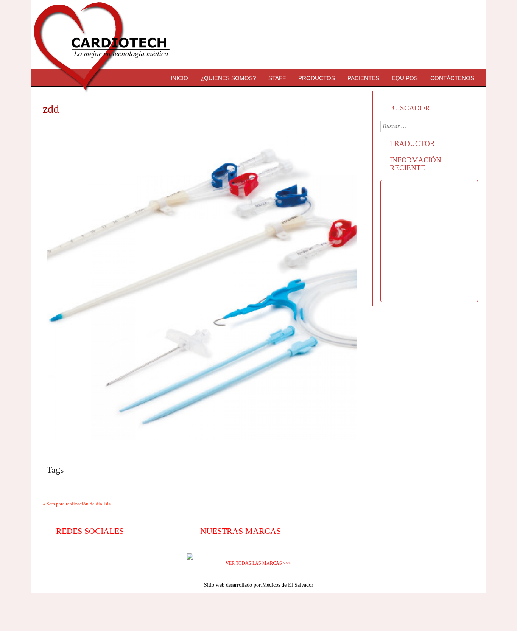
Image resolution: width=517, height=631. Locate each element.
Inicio (179, 78)
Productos (316, 78)
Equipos (405, 78)
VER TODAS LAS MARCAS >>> (258, 563)
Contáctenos (452, 78)
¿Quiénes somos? (228, 78)
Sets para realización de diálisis (79, 504)
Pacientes (363, 78)
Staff (277, 78)
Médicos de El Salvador (287, 585)
